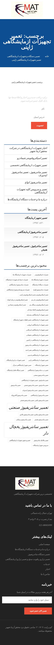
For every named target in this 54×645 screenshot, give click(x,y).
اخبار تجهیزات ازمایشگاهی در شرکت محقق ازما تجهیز (28, 150)
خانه (47, 56)
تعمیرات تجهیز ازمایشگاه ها (40, 280)
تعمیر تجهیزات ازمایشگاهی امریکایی (37, 330)
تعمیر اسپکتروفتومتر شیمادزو (32, 158)
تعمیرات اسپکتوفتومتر (41, 275)
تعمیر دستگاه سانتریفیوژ (39, 554)
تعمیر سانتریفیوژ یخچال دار (28, 429)
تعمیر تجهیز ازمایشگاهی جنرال (22, 365)
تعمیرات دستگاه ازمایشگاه (40, 285)
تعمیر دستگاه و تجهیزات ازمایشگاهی (23, 56)
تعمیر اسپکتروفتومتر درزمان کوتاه (17, 300)
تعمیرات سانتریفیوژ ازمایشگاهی (18, 285)
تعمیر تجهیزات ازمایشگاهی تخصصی (28, 165)
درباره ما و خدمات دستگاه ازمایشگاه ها (27, 199)
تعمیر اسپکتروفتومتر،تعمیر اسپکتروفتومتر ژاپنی (34, 295)
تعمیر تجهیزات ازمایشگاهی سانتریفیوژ (36, 345)
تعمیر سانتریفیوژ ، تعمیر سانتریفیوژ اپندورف (29, 174)
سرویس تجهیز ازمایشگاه (40, 445)
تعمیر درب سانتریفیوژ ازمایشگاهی (38, 370)
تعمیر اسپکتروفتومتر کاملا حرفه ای (37, 310)
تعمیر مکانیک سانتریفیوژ (41, 440)
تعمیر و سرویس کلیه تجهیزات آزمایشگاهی (32, 191)
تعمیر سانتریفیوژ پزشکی (23, 419)
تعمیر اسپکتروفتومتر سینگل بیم (38, 305)
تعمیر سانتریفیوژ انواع (36, 182)
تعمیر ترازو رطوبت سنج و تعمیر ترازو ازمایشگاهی (27, 559)
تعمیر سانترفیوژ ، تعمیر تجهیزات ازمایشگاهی (34, 380)
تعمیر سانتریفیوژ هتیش (41, 419)
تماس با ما (45, 574)
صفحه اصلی (44, 544)
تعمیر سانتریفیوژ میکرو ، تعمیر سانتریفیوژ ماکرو (34, 414)
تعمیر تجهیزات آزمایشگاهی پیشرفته (37, 315)
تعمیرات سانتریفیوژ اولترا (40, 290)
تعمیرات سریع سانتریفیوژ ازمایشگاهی (18, 290)
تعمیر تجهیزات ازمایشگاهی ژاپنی (38, 360)
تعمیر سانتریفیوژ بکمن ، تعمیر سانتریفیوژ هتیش (34, 400)
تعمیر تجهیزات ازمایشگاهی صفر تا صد (36, 350)
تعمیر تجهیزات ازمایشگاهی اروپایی (37, 325)
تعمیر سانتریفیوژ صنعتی (28, 407)
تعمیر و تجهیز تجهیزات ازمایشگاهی (19, 440)
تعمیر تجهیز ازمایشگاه (36, 218)
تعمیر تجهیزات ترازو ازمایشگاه (15, 360)
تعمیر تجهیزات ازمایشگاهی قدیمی (38, 355)
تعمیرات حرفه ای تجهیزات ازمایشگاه (17, 280)
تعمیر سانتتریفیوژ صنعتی (41, 375)
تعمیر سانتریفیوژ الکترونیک (19, 395)
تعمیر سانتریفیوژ (15, 385)
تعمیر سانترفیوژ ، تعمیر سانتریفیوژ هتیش (36, 385)
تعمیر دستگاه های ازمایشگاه (15, 370)
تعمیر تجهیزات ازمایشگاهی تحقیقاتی (37, 335)
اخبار (47, 569)
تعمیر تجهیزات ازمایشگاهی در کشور (37, 340)
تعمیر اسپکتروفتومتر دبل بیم (39, 300)
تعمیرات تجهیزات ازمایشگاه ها (22, 275)
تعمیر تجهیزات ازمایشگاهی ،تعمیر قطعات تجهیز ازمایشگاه (30, 320)
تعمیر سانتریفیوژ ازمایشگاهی (32, 232)
